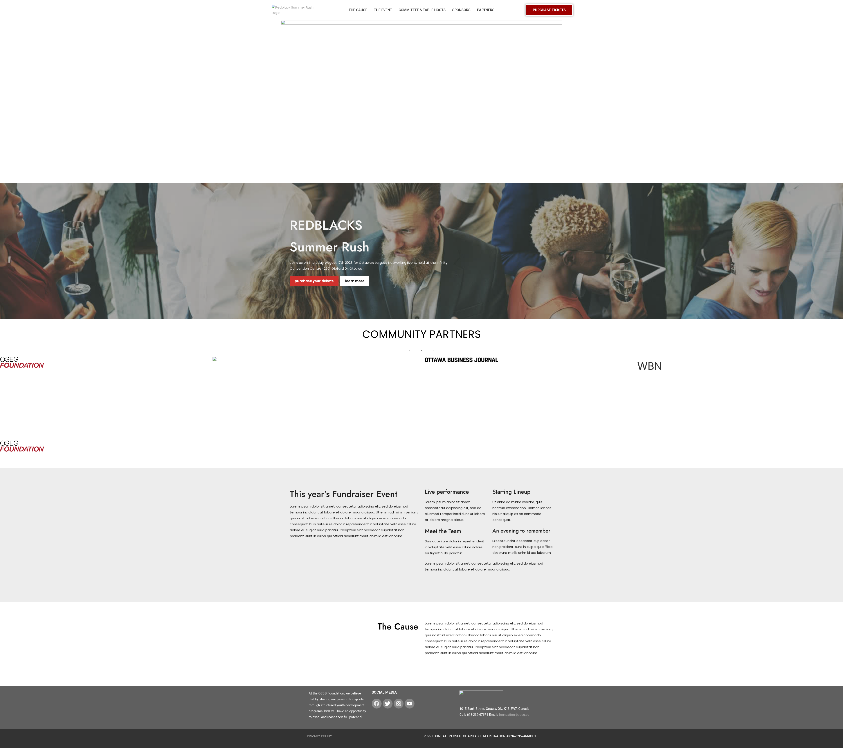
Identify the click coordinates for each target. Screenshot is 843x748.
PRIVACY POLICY (319, 736)
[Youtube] (409, 704)
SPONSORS (461, 10)
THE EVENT (383, 10)
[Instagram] (398, 704)
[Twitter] (388, 704)
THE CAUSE (358, 10)
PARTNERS (485, 10)
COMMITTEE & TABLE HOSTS (422, 10)
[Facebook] (377, 704)
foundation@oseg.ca (514, 715)
